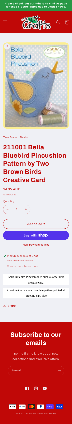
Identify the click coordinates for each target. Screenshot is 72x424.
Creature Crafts (30, 414)
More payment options (36, 245)
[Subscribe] (59, 370)
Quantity (8, 201)
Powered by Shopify (47, 414)
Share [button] (12, 305)
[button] (5, 22)
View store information (22, 266)
